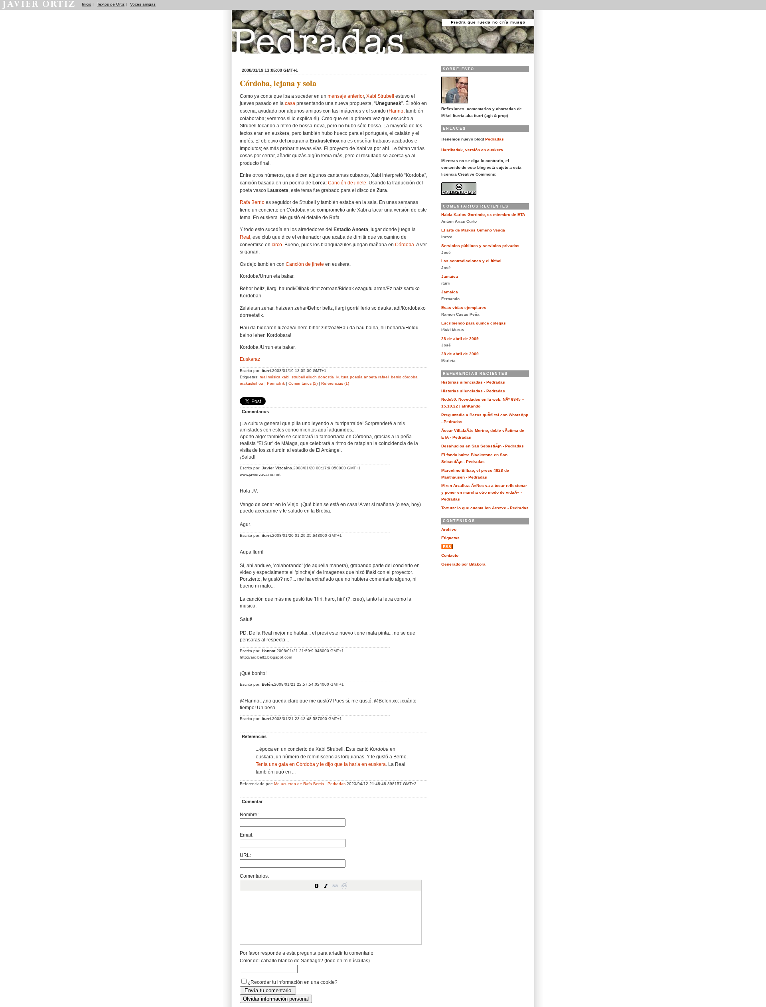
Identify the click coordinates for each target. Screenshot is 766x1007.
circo (277, 244)
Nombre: (249, 814)
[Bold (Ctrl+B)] (316, 885)
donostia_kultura (333, 377)
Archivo (448, 529)
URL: (245, 855)
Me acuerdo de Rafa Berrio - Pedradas (309, 783)
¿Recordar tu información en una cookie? (293, 982)
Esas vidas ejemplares (463, 307)
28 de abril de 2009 (460, 338)
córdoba (410, 377)
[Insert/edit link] (335, 885)
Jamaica (449, 276)
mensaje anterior (346, 96)
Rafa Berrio (252, 202)
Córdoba (404, 244)
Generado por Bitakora (463, 564)
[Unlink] (344, 885)
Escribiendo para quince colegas (473, 323)
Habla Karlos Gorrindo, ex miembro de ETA (483, 214)
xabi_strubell (293, 377)
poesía (356, 377)
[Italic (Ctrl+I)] (326, 885)
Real (245, 236)
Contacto (449, 555)
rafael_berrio (389, 377)
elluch (311, 377)
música (274, 377)
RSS (447, 546)
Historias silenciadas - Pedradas (473, 382)
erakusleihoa (251, 383)
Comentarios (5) (303, 383)
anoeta (370, 377)
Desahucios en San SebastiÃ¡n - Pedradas (482, 446)
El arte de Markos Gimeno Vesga (473, 230)
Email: (246, 834)
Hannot (397, 110)
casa (290, 103)
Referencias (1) (335, 383)
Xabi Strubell (380, 96)
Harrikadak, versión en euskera (472, 150)
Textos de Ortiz (110, 4)
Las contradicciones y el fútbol (471, 261)
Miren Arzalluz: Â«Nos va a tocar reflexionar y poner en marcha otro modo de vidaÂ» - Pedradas (484, 492)
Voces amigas (143, 4)
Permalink (276, 383)
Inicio (86, 4)
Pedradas (247, 57)
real (263, 377)
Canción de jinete (347, 182)
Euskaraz (250, 359)
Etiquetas (450, 538)
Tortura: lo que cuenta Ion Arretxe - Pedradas (485, 508)
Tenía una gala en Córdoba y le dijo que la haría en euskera (321, 764)
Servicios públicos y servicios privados (480, 245)
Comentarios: (254, 875)
